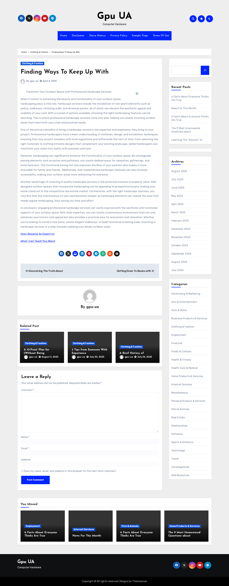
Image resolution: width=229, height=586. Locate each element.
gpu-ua (34, 81)
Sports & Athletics (182, 442)
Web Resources (180, 475)
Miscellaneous (179, 392)
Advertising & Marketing (185, 293)
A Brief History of (131, 353)
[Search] (205, 70)
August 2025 (179, 171)
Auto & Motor (179, 310)
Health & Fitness (181, 359)
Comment (27, 390)
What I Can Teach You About (38, 241)
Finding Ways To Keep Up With (65, 72)
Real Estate (178, 417)
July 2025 (177, 179)
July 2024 (177, 270)
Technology (178, 450)
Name (25, 437)
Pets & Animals (180, 409)
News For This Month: (184, 108)
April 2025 (177, 204)
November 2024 (181, 237)
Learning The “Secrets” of (187, 139)
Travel (175, 458)
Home (63, 35)
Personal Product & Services (188, 400)
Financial (176, 343)
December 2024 (181, 228)
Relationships (179, 425)
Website (25, 459)
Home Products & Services (187, 376)
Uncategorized (180, 466)
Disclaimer (78, 35)
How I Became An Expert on (38, 233)
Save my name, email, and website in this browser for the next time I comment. (70, 471)
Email (25, 448)
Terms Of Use (161, 35)
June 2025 (177, 187)
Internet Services (181, 384)
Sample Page (140, 35)
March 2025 (178, 212)
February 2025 (180, 220)
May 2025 (177, 195)
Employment (178, 334)
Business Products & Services (189, 318)
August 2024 (179, 261)
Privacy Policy (118, 35)
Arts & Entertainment (184, 301)
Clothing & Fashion (32, 63)
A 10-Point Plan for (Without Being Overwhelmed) (36, 353)
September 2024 (181, 253)
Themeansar (139, 581)
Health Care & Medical (184, 367)
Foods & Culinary (181, 351)
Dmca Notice (97, 35)
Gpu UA (114, 16)
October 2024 (179, 245)
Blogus (124, 581)
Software (177, 433)
